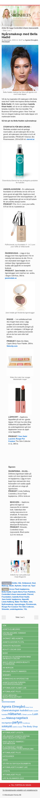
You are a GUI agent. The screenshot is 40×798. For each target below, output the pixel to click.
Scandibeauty (26, 723)
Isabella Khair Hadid (20, 597)
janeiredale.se (11, 278)
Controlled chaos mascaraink (14, 594)
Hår (19, 583)
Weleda (4, 729)
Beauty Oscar (29, 707)
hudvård (4, 714)
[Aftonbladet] (10, 2)
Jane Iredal (6, 599)
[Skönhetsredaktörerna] (8, 702)
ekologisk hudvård (18, 710)
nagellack (22, 717)
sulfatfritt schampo (17, 726)
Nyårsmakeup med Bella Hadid (19, 35)
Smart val (26, 586)
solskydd (7, 726)
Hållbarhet (14, 714)
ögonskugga (19, 604)
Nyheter (18, 586)
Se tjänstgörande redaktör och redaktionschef (20, 790)
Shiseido (5, 609)
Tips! (33, 586)
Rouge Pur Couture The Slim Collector (18, 607)
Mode (11, 586)
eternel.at (30, 139)
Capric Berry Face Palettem (23, 592)
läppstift (25, 599)
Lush (35, 714)
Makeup (5, 586)
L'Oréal (23, 714)
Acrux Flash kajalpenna (19, 589)
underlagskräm (16, 609)
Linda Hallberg (8, 602)
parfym (17, 722)
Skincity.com (12, 346)
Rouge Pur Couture (17, 438)
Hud (34, 583)
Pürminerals (31, 604)
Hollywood (26, 583)
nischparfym (7, 723)
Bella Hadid (6, 592)
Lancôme (29, 714)
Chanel (5, 710)
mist (30, 602)
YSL (25, 609)
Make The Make (21, 602)
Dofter (14, 583)
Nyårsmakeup (7, 604)
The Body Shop (30, 726)
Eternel (30, 594)
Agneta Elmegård (13, 706)
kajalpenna (16, 599)
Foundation (6, 597)
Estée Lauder (33, 711)
